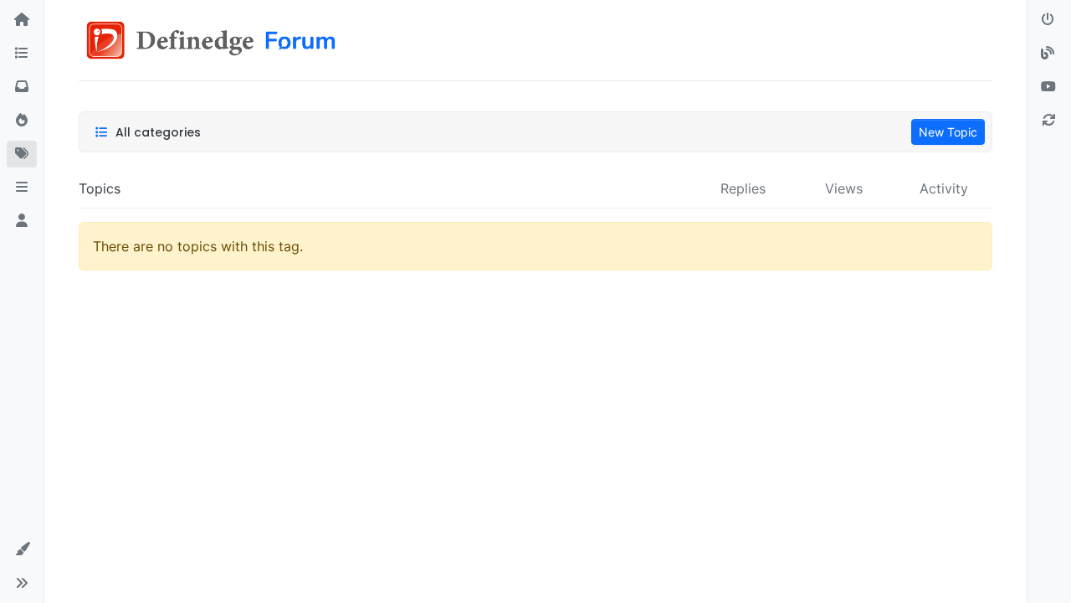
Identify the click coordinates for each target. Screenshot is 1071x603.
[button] (22, 187)
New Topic (948, 132)
